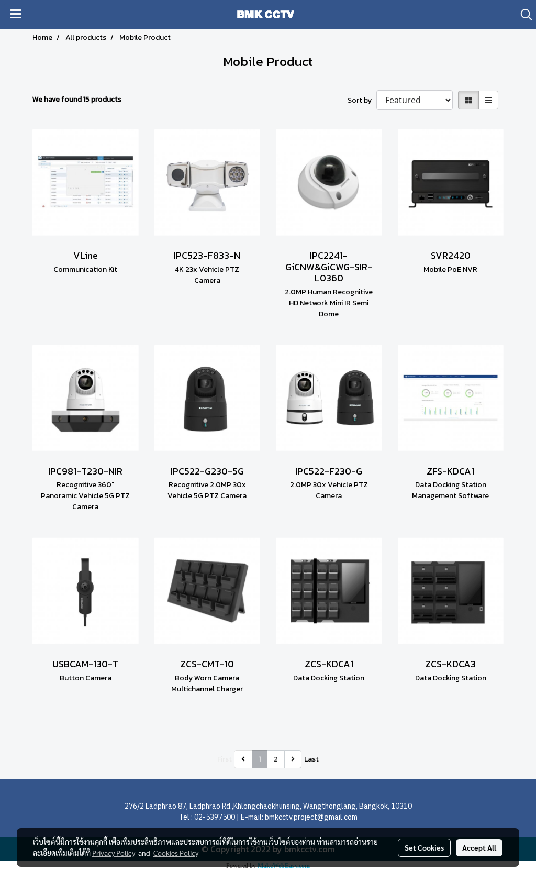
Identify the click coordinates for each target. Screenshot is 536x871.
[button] (522, 14)
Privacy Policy (113, 852)
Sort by (362, 100)
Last (311, 759)
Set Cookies (424, 847)
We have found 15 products (76, 99)
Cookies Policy (175, 852)
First (224, 759)
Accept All (479, 847)
